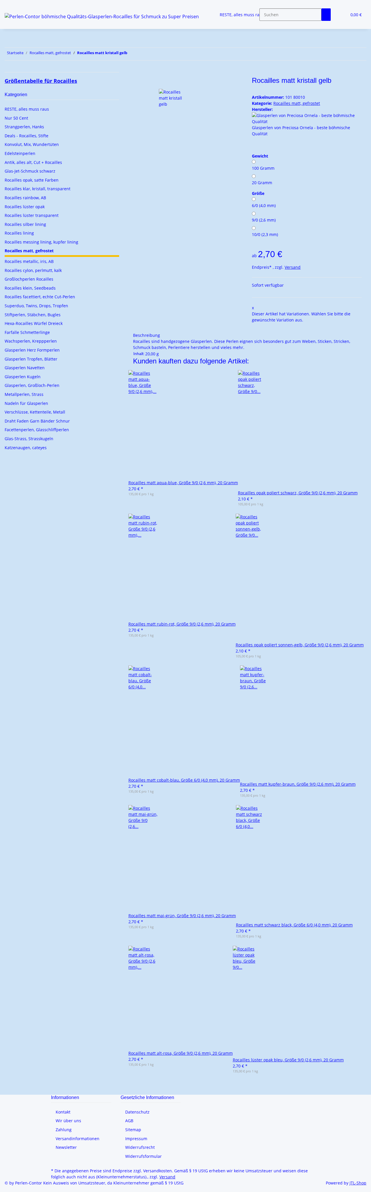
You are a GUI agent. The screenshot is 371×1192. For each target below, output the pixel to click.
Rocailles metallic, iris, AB (29, 261)
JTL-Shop (358, 1183)
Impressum (136, 1138)
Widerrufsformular (143, 1156)
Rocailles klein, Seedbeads (30, 288)
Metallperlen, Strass (24, 394)
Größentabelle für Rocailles (41, 80)
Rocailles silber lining (25, 224)
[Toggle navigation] (12, 5)
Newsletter (66, 1147)
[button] (340, 15)
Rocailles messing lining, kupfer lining (41, 242)
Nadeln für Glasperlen (26, 403)
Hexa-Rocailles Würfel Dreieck (34, 323)
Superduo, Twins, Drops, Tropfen (36, 305)
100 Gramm (263, 168)
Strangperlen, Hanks (24, 126)
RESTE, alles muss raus (27, 109)
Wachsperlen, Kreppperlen (31, 341)
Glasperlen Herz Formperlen (32, 350)
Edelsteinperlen (20, 153)
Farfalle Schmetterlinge (27, 332)
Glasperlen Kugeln (23, 376)
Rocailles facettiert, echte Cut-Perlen (40, 296)
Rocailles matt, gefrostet (296, 103)
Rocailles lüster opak (25, 206)
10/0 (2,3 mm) (265, 234)
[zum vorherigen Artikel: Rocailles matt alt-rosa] (142, 54)
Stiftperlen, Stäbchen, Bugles (33, 314)
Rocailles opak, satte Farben (32, 180)
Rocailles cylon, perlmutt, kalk (33, 270)
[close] (137, 82)
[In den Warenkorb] (137, 73)
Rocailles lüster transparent (32, 215)
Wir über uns (68, 1120)
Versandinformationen (77, 1138)
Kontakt (63, 1112)
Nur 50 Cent (16, 118)
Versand (293, 267)
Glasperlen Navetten (25, 367)
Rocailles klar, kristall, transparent (37, 188)
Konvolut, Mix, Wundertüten (32, 144)
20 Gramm (262, 182)
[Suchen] (326, 14)
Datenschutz (137, 1112)
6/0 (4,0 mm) (264, 205)
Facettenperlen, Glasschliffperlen (37, 429)
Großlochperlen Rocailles (29, 279)
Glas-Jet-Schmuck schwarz (30, 171)
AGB (129, 1120)
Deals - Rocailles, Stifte (26, 135)
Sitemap (133, 1129)
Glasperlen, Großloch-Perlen (32, 385)
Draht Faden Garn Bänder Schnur (37, 421)
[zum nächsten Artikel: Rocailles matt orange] (132, 54)
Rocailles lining (19, 233)
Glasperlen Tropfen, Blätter (31, 359)
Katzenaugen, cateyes (26, 447)
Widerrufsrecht (140, 1147)
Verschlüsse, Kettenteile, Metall (35, 412)
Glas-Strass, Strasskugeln (29, 438)
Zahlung (64, 1129)
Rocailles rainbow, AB (25, 197)
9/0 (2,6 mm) (264, 220)
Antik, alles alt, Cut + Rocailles (33, 162)
